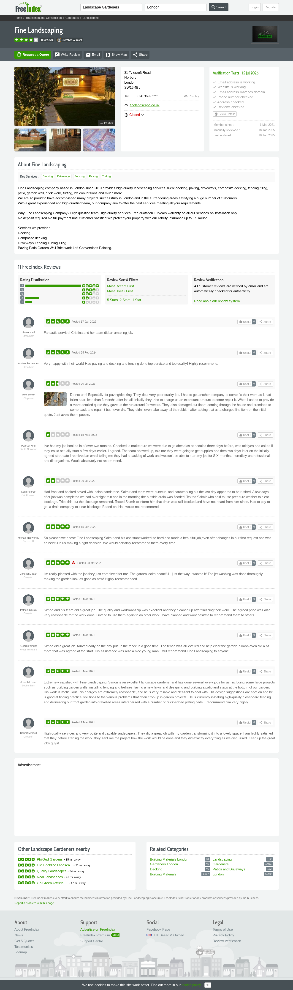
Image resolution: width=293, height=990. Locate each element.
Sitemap (20, 952)
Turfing (106, 176)
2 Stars (125, 300)
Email (92, 55)
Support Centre (91, 941)
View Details (224, 114)
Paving (93, 176)
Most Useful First (120, 291)
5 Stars (112, 300)
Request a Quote (32, 55)
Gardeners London (164, 864)
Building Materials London (169, 859)
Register (271, 7)
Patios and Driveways (229, 869)
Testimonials (23, 947)
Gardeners (72, 17)
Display (191, 96)
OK (208, 985)
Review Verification (227, 941)
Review (67, 55)
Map (116, 55)
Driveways (63, 176)
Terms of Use (223, 929)
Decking (48, 176)
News (18, 935)
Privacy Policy (223, 935)
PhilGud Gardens (50, 859)
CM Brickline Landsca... (55, 865)
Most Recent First (120, 286)
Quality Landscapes (52, 871)
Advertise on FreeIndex (97, 929)
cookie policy (191, 985)
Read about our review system (217, 301)
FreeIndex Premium (95, 935)
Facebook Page (158, 929)
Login (255, 7)
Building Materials (163, 874)
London (218, 874)
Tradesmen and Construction (44, 17)
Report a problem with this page (34, 903)
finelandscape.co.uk (145, 105)
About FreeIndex (26, 929)
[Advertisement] (146, 800)
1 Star (136, 300)
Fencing (80, 176)
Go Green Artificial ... (52, 883)
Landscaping (90, 17)
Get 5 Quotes (24, 941)
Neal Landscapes (50, 877)
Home (18, 17)
